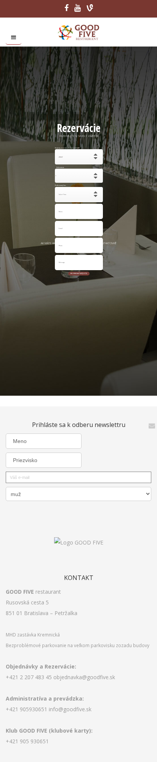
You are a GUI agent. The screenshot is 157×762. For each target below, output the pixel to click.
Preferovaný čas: (60, 186)
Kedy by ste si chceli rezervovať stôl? (60, 148)
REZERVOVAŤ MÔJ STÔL (78, 273)
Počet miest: (60, 167)
